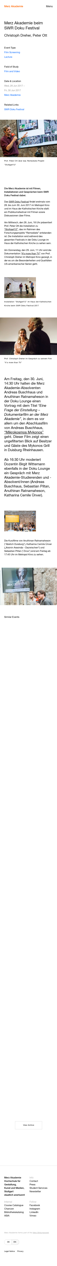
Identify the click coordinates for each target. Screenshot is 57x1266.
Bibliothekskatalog (14, 1212)
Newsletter (35, 1192)
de (8, 1242)
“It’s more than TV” (30, 254)
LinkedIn (34, 1212)
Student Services (38, 1188)
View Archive (28, 1125)
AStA (6, 1216)
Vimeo (33, 1216)
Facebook (35, 1205)
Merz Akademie (13, 6)
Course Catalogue (13, 1205)
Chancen (9, 1209)
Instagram (35, 1209)
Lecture (8, 57)
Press (32, 1185)
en (15, 1242)
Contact (34, 1181)
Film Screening (12, 52)
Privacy (20, 1251)
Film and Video (12, 71)
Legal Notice (9, 1251)
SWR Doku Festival (14, 109)
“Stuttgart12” (11, 229)
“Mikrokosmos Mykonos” (24, 432)
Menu (49, 6)
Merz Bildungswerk (41, 1233)
